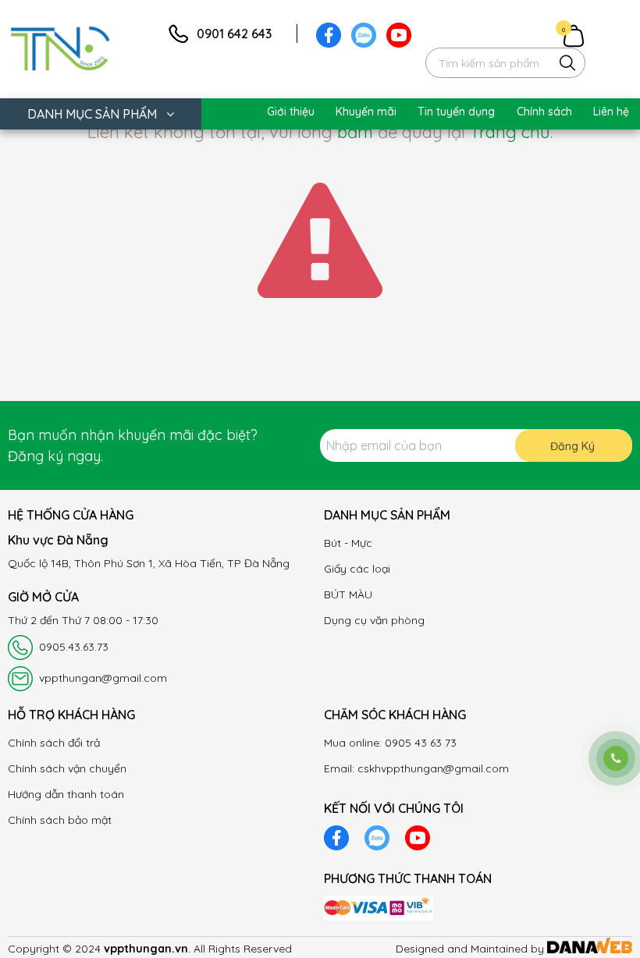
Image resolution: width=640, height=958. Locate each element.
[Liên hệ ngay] (615, 758)
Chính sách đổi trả (54, 743)
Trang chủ (510, 132)
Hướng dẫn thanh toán (66, 794)
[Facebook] (328, 33)
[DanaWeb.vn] (589, 949)
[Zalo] (363, 33)
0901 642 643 (234, 33)
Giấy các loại (357, 569)
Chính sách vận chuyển (67, 768)
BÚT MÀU (348, 594)
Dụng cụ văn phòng (374, 620)
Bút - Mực (348, 543)
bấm (355, 132)
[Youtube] (398, 33)
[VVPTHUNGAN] (60, 45)
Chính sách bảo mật (60, 820)
